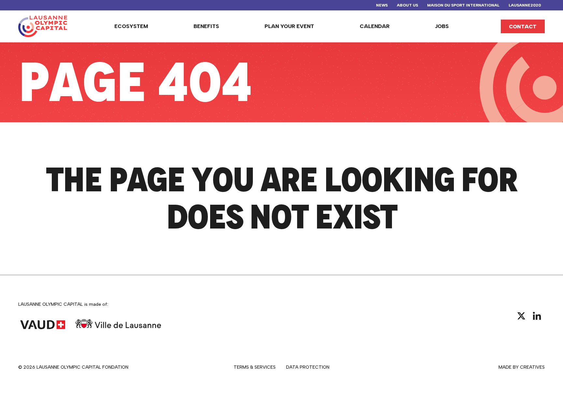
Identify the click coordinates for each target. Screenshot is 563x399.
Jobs (442, 26)
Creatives (532, 367)
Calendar (375, 26)
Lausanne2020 (525, 5)
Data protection (307, 367)
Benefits (206, 26)
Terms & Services (255, 367)
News (382, 5)
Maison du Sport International (463, 5)
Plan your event (289, 26)
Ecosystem (131, 26)
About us (407, 5)
